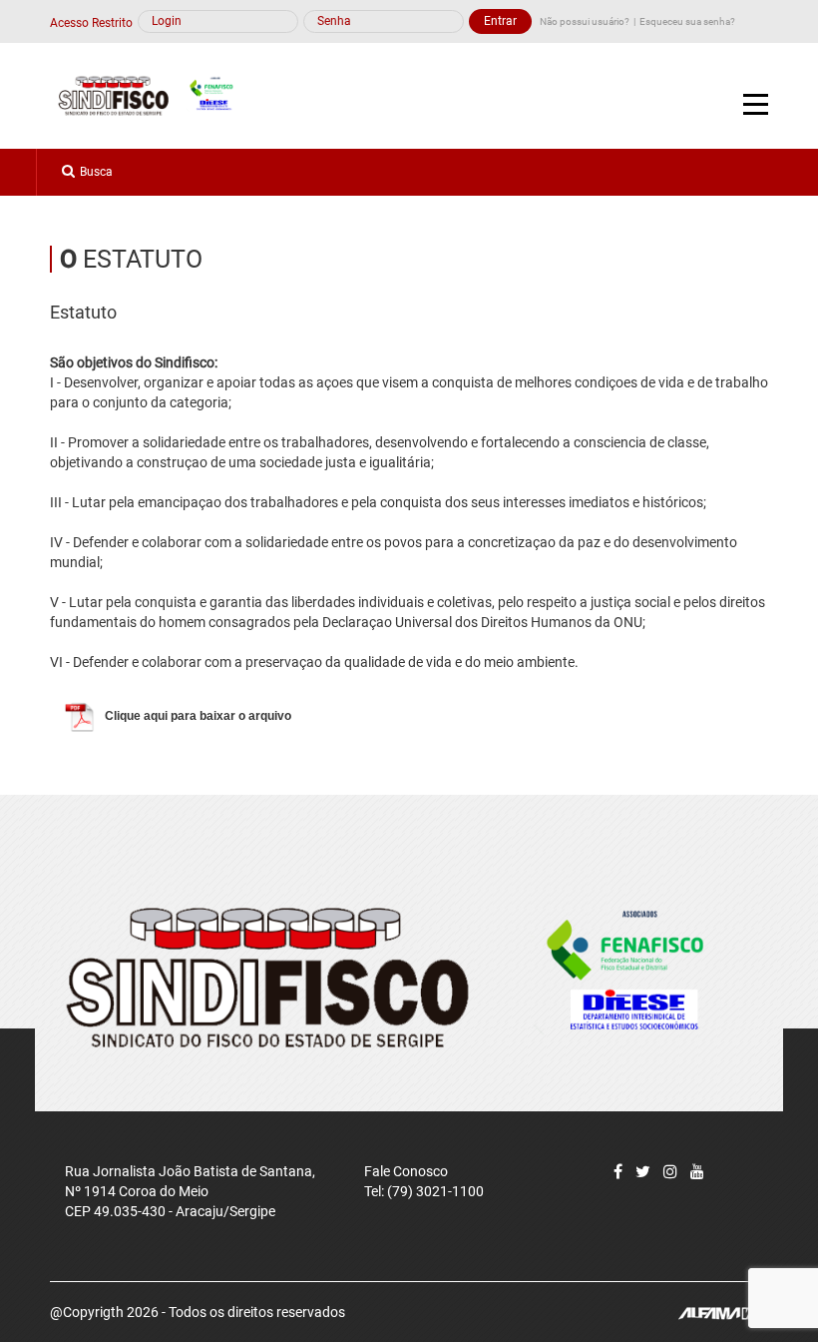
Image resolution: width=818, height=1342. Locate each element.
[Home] (152, 95)
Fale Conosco (406, 1171)
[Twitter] (642, 1171)
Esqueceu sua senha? (687, 21)
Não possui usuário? (584, 21)
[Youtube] (697, 1171)
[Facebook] (618, 1171)
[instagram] (670, 1171)
